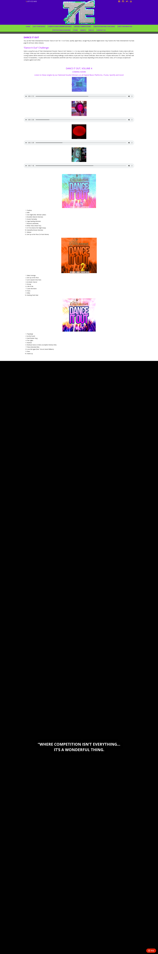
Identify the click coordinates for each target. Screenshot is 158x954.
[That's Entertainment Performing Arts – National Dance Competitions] (79, 14)
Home (28, 26)
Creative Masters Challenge (104, 26)
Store (75, 30)
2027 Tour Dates (39, 26)
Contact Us (101, 30)
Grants (83, 30)
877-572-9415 (32, 1)
